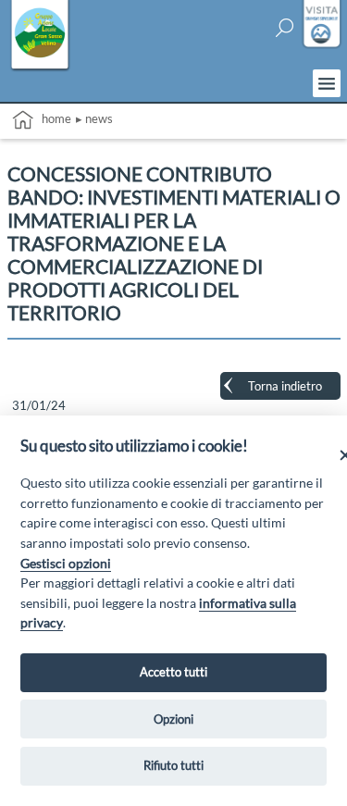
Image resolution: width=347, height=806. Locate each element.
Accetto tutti (173, 671)
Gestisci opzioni (65, 563)
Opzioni (173, 719)
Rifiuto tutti (173, 765)
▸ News (94, 118)
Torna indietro (285, 385)
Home (52, 118)
